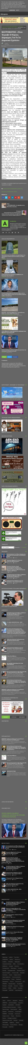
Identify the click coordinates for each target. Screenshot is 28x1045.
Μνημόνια (12, 981)
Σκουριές (21, 985)
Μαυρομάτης (4, 27)
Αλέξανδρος (10, 961)
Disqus (9, 356)
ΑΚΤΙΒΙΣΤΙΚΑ (5, 959)
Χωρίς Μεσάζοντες (18, 990)
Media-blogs (5, 957)
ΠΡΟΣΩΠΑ (5, 983)
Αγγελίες (11, 959)
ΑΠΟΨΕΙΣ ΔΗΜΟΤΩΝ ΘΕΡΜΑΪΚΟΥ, (8, 45)
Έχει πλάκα (16, 957)
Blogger (4, 356)
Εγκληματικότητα (6, 968)
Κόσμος (12, 1015)
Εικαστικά (20, 968)
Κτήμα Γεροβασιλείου (6, 977)
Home (3, 26)
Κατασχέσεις (5, 974)
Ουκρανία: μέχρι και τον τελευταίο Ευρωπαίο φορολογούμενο (14, 561)
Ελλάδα (19, 1007)
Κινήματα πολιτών (17, 974)
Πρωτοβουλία (19, 983)
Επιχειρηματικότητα (11, 970)
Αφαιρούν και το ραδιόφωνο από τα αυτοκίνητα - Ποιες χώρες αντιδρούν (15, 581)
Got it (17, 10)
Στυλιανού (4, 988)
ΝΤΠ (24, 981)
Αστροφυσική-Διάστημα (7, 963)
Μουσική (4, 1018)
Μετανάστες (18, 1015)
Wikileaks (9, 1000)
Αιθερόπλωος (17, 959)
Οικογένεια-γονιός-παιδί (7, 1020)
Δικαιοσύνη (17, 966)
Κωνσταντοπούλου (6, 979)
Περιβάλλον (12, 1022)
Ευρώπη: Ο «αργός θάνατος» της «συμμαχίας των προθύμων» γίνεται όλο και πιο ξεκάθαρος (16, 909)
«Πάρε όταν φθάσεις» (11, 656)
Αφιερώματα (15, 1000)
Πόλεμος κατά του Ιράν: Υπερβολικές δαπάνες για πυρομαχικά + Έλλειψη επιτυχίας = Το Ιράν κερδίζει (14, 938)
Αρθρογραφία (17, 961)
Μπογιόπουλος (18, 981)
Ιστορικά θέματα (18, 1011)
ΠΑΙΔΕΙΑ (9, 27)
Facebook (15, 356)
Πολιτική (17, 1022)
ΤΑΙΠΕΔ (9, 988)
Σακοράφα (10, 985)
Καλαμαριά (22, 972)
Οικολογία (15, 1020)
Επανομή (4, 970)
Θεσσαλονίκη (10, 1011)
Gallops (4, 1000)
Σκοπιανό (16, 985)
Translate (24, 547)
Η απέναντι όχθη (15, 972)
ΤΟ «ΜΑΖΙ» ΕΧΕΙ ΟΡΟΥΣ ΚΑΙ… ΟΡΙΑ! (14, 622)
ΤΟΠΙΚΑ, (4, 46)
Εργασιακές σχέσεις (21, 970)
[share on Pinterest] (15, 197)
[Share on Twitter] (6, 197)
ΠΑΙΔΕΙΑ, (24, 45)
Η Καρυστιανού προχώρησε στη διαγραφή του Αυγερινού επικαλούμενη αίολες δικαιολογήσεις (15, 921)
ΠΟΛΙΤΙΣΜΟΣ (5, 1022)
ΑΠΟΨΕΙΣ (4, 277)
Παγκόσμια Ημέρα (12, 983)
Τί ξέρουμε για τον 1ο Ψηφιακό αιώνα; (14, 878)
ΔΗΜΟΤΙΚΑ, (16, 45)
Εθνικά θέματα (13, 968)
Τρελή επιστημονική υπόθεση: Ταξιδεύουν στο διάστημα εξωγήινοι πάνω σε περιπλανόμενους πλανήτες (16, 575)
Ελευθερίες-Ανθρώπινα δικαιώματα (9, 1007)
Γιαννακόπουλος (20, 963)
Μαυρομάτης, (20, 45)
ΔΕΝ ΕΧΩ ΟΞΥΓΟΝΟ (11, 771)
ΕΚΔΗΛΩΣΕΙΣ (11, 1004)
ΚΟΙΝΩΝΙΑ (5, 1013)
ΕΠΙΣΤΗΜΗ (18, 1004)
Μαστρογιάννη (5, 981)
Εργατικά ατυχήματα (6, 972)
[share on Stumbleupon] (19, 197)
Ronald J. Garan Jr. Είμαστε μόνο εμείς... (14, 932)
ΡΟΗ (12, 27)
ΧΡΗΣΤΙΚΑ (11, 990)
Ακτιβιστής (4, 961)
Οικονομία (21, 1020)
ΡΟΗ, (2, 46)
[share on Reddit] (22, 197)
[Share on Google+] (9, 197)
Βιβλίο (14, 963)
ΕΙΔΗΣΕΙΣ (4, 1004)
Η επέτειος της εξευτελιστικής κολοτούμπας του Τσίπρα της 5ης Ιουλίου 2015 (16, 944)
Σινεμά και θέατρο (13, 1024)
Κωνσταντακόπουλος (16, 977)
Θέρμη (20, 1009)
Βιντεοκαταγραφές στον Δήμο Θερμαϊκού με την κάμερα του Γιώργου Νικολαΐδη (16, 672)
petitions (11, 957)
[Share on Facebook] (3, 197)
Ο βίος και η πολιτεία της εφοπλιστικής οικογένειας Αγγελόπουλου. (15, 640)
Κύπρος (13, 979)
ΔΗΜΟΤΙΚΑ (21, 26)
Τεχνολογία (20, 988)
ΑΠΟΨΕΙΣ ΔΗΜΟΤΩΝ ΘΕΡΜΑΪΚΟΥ (11, 26)
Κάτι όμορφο (11, 1013)
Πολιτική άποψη (5, 1024)
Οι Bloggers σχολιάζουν (12, 1018)
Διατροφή (11, 966)
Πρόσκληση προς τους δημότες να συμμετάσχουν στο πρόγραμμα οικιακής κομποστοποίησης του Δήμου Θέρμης (13, 256)
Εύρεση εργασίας (14, 1009)
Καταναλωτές (17, 1013)
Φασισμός (21, 1024)
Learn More (12, 10)
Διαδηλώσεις (5, 966)
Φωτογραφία (5, 990)
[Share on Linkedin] (12, 197)
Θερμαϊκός (5, 1011)
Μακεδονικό (18, 979)
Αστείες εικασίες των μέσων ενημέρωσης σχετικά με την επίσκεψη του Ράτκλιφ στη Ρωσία (16, 555)
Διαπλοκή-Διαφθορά (13, 1002)
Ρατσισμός (5, 985)
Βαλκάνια (21, 1000)
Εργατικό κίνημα (6, 1009)
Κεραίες (10, 974)
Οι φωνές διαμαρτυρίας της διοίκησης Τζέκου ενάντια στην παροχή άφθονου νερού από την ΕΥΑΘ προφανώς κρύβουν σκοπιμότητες (14, 294)
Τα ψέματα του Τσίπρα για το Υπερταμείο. (15, 926)
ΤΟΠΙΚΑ (15, 27)
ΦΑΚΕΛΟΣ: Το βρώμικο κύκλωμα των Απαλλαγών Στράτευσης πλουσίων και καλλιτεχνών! (13, 690)
